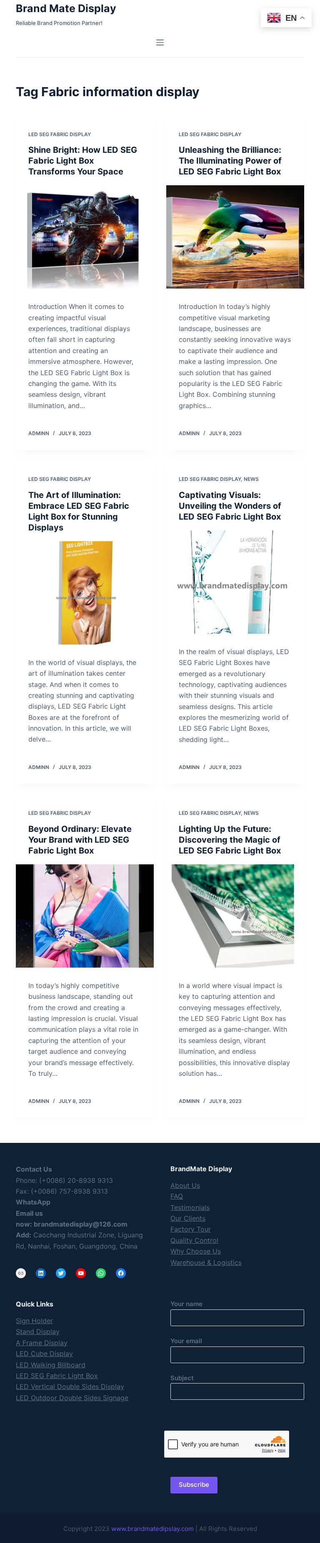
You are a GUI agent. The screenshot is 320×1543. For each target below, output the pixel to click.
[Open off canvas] (160, 42)
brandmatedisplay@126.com (81, 1224)
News (251, 479)
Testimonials (190, 1207)
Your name (186, 1304)
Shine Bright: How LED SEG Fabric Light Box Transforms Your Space (82, 161)
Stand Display (38, 1331)
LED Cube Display (44, 1353)
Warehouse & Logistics (206, 1262)
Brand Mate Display (66, 8)
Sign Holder (34, 1321)
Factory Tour (190, 1229)
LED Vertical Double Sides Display (70, 1386)
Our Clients (187, 1218)
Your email (186, 1341)
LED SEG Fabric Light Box (57, 1375)
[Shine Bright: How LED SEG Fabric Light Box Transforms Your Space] (85, 237)
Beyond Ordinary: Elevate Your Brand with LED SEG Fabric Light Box (80, 840)
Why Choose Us (195, 1251)
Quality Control (194, 1240)
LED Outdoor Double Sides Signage (72, 1398)
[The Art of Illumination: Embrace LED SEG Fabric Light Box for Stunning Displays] (85, 593)
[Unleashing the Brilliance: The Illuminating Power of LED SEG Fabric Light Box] (235, 237)
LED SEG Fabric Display (59, 134)
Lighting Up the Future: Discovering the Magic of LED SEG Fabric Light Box (230, 840)
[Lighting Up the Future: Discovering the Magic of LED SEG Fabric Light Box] (235, 916)
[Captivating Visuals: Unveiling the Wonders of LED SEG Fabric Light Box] (235, 582)
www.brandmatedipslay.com (152, 1529)
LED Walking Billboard (50, 1365)
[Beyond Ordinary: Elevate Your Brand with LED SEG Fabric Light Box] (85, 916)
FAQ (176, 1196)
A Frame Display (42, 1343)
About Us (185, 1185)
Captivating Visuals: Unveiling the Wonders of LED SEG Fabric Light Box (230, 506)
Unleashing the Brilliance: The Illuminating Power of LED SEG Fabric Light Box (230, 161)
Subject (182, 1378)
